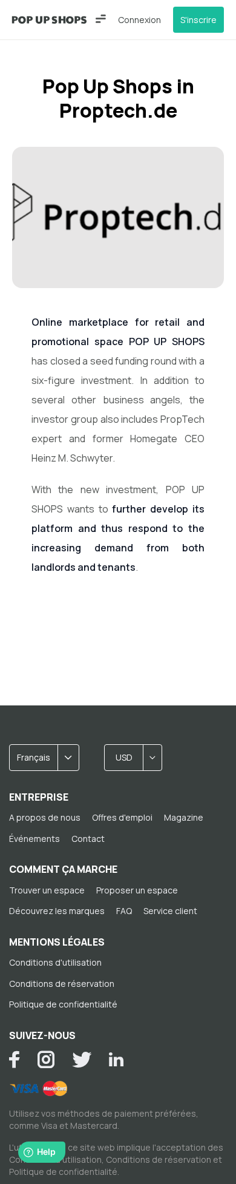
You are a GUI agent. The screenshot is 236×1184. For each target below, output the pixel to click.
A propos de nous (44, 817)
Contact (88, 838)
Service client (170, 911)
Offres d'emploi (122, 817)
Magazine (183, 817)
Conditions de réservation (61, 983)
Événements (34, 838)
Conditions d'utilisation (55, 962)
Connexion (139, 19)
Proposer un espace (137, 890)
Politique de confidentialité (63, 1004)
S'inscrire (198, 19)
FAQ (124, 911)
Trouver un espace (47, 890)
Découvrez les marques (57, 911)
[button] (101, 19)
